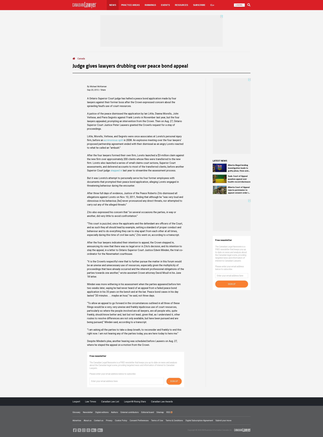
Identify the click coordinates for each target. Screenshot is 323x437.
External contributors (129, 412)
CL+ (212, 5)
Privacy (109, 420)
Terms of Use (157, 420)
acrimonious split (113, 140)
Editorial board (147, 412)
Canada (81, 58)
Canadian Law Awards (162, 401)
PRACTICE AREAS (130, 5)
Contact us (98, 420)
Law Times (90, 401)
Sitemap (160, 412)
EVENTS (165, 5)
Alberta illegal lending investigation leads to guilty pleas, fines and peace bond (238, 168)
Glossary (76, 412)
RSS (168, 412)
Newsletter (88, 412)
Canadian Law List (110, 401)
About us (87, 420)
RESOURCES (181, 5)
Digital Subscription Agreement (199, 420)
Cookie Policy (121, 420)
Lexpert (76, 401)
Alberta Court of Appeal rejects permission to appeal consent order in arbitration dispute (239, 190)
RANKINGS (150, 5)
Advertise (77, 420)
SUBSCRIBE (199, 5)
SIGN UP (174, 381)
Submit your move (223, 420)
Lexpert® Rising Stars (135, 401)
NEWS (112, 5)
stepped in (117, 170)
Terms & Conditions (174, 420)
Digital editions (102, 412)
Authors (114, 412)
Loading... (239, 5)
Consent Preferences (139, 420)
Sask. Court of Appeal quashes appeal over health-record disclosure (239, 179)
